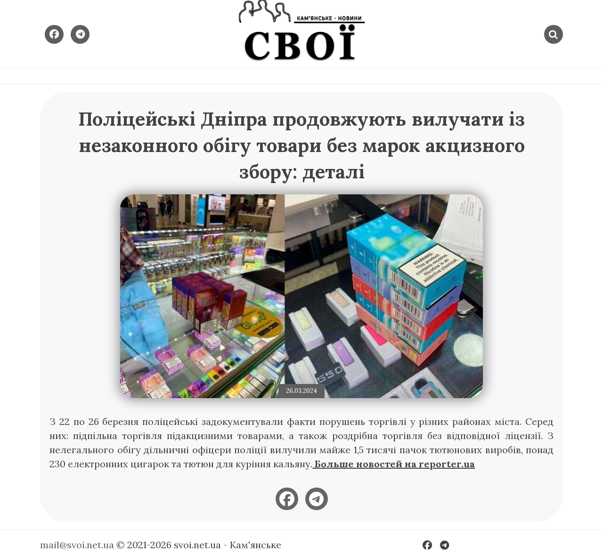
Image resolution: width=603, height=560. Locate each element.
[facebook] (287, 499)
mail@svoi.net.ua (77, 545)
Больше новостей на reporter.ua (393, 464)
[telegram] (316, 499)
